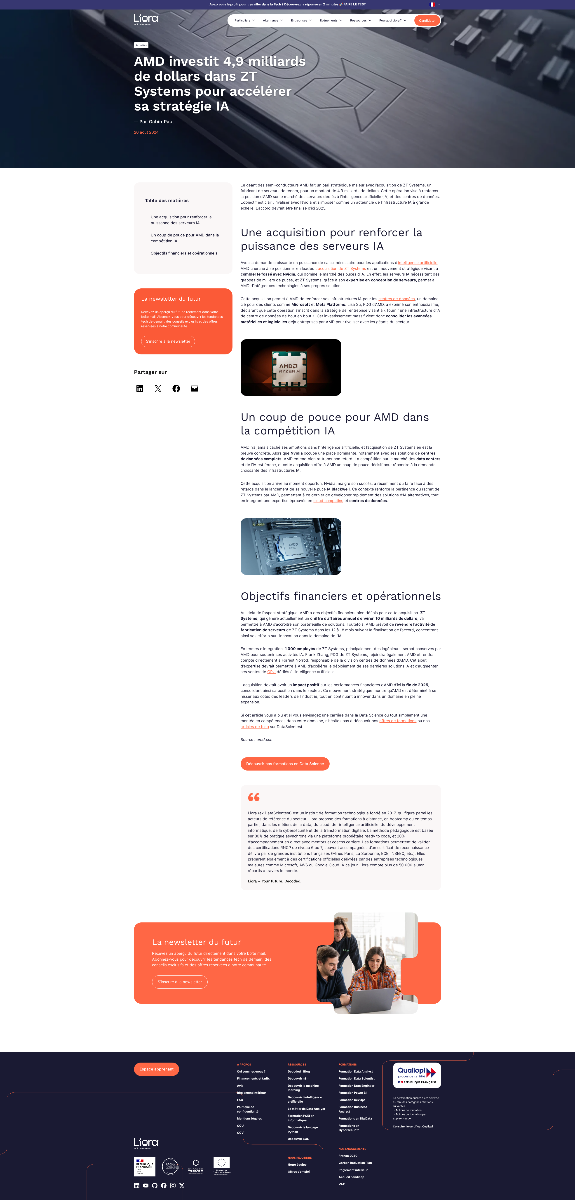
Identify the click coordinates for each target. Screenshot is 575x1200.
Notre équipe (297, 1164)
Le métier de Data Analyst (306, 1108)
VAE (342, 1184)
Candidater (427, 20)
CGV (240, 1132)
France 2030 (348, 1156)
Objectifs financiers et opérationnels (184, 253)
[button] (435, 4)
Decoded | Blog (299, 1071)
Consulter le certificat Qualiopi (413, 1126)
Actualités (141, 45)
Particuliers (242, 20)
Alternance (270, 20)
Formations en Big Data (355, 1118)
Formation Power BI (353, 1092)
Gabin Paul (161, 121)
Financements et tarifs (253, 1078)
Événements (329, 20)
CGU (240, 1125)
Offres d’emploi (299, 1171)
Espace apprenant (157, 1069)
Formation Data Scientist (357, 1078)
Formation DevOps (352, 1100)
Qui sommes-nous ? (251, 1071)
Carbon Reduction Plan (355, 1163)
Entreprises (299, 20)
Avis (240, 1085)
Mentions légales (249, 1118)
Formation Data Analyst (356, 1071)
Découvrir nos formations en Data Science (285, 763)
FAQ (240, 1100)
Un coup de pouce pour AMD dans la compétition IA (185, 238)
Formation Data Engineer (356, 1085)
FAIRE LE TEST (355, 4)
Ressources (358, 20)
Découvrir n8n (298, 1078)
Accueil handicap (351, 1177)
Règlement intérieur (251, 1092)
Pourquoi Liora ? (390, 20)
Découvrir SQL (298, 1139)
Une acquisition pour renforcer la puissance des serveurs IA (181, 220)
